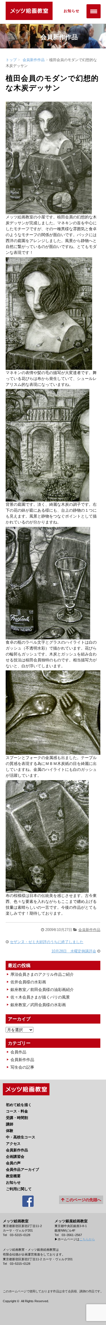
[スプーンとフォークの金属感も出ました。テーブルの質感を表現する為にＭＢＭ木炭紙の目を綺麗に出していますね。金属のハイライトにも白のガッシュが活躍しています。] (53, 751)
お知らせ (71, 11)
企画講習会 (15, 1156)
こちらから (87, 1239)
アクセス (13, 1144)
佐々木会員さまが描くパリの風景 (40, 997)
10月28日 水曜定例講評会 (73, 951)
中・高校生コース (20, 1137)
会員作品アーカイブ (22, 1169)
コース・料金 (17, 1111)
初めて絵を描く (19, 1105)
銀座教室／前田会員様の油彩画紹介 (42, 989)
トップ (11, 60)
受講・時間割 (17, 1118)
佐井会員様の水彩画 (28, 982)
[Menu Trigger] (93, 11)
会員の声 (13, 1163)
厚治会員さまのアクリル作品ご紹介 (42, 974)
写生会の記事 (22, 1067)
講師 (9, 1124)
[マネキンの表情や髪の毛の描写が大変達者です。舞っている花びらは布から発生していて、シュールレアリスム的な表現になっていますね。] (49, 366)
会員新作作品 (34, 60)
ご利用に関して (19, 1189)
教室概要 (13, 1176)
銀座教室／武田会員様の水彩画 (38, 1004)
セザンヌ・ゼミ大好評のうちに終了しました (46, 942)
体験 (9, 1131)
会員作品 (18, 1052)
